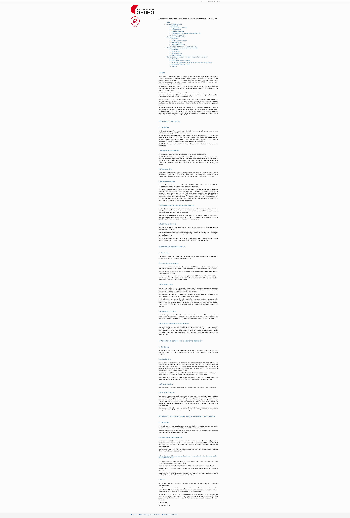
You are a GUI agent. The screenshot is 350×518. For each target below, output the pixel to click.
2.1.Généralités (174, 26)
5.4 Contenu (173, 66)
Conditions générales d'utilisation (150, 515)
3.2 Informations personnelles (178, 40)
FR (201, 2)
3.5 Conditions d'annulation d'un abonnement (183, 46)
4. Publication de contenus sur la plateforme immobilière (182, 48)
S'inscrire (217, 2)
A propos (135, 515)
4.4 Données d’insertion (176, 55)
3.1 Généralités (174, 39)
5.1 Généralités (174, 59)
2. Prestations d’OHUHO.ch (174, 24)
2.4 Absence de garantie (177, 31)
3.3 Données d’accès (176, 42)
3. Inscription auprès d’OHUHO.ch (175, 37)
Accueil (135, 26)
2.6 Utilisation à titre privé (177, 35)
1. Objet (168, 22)
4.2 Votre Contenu (175, 51)
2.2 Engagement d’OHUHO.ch (178, 28)
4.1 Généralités (174, 50)
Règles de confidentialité (171, 515)
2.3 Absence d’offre (175, 29)
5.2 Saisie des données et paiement (180, 61)
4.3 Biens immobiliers (176, 53)
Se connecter (209, 2)
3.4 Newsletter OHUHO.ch (177, 44)
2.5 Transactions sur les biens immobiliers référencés (185, 33)
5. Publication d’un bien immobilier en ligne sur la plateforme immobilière (187, 57)
